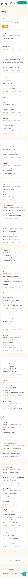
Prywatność (15, 573)
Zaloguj (13, 3)
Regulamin (6, 573)
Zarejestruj (22, 3)
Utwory (5, 7)
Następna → (21, 552)
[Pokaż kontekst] (25, 563)
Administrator (17, 560)
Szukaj (5, 26)
